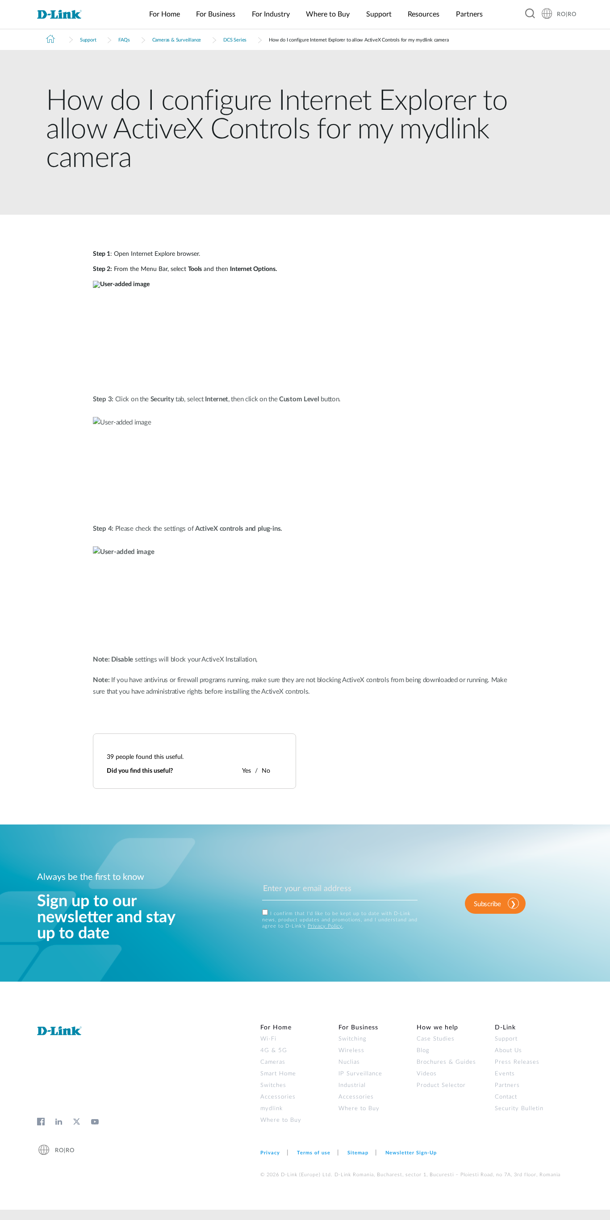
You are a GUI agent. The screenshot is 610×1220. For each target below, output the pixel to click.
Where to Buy (280, 1120)
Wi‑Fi (268, 1039)
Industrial (352, 1085)
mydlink (271, 1109)
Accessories (278, 1097)
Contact (506, 1097)
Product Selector (441, 1085)
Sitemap (357, 1152)
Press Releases (517, 1062)
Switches (273, 1085)
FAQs (124, 39)
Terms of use (313, 1152)
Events (505, 1074)
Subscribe (487, 904)
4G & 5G (273, 1050)
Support (88, 39)
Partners (507, 1085)
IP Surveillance (360, 1074)
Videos (427, 1074)
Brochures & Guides (446, 1062)
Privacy (270, 1152)
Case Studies (436, 1039)
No (266, 771)
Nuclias (349, 1062)
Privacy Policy (325, 926)
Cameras (272, 1062)
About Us (508, 1050)
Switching (352, 1039)
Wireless (351, 1050)
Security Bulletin (519, 1109)
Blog (423, 1050)
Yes (246, 771)
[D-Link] (64, 15)
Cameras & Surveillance (176, 39)
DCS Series (235, 39)
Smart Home (278, 1074)
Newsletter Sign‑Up (411, 1152)
